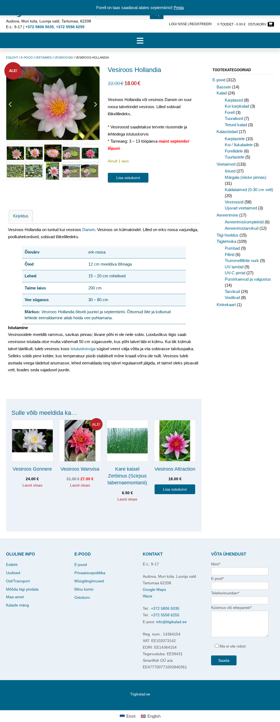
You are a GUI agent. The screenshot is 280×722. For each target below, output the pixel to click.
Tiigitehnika (226, 241)
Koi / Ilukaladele (239, 144)
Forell (230, 112)
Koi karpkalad (237, 106)
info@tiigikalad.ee (171, 622)
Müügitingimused (89, 581)
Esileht (12, 57)
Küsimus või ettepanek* (231, 607)
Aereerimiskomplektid (244, 222)
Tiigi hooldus (227, 235)
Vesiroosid (63, 57)
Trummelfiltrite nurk (242, 260)
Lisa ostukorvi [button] (175, 489)
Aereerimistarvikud (241, 228)
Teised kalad (236, 124)
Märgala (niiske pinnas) (245, 177)
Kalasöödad (227, 131)
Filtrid (229, 254)
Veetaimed (43, 57)
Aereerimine (227, 215)
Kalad (222, 93)
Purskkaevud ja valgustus (248, 279)
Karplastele (235, 138)
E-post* (217, 578)
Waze (147, 596)
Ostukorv (82, 597)
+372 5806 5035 (165, 608)
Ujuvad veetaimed (241, 208)
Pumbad (232, 248)
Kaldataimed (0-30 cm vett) (249, 189)
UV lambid (234, 266)
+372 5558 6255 (165, 615)
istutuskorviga (83, 348)
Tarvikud (232, 291)
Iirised (230, 171)
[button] (140, 40)
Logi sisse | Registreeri (190, 24)
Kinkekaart (226, 304)
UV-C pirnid (235, 273)
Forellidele (234, 151)
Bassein (224, 87)
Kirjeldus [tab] (20, 216)
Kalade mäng (17, 605)
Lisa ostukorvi (128, 178)
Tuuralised (234, 118)
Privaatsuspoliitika (89, 573)
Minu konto (84, 589)
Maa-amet (15, 597)
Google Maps (154, 589)
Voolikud (232, 297)
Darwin (88, 229)
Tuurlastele (234, 157)
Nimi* (215, 564)
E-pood (27, 57)
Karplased (234, 100)
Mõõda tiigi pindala (22, 589)
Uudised (13, 573)
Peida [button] (179, 7)
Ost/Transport (18, 581)
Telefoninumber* (225, 593)
